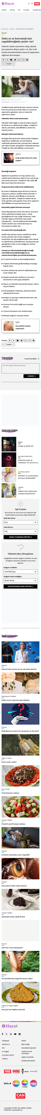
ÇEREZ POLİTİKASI (27, 1057)
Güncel (12, 29)
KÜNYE (23, 1041)
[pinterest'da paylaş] (27, 59)
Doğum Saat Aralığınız (13, 576)
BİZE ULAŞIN (25, 1044)
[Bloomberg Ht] (33, 1071)
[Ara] (29, 3)
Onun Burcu (8, 527)
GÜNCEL (5, 1059)
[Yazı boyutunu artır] (3, 63)
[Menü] (32, 3)
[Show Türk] (24, 1083)
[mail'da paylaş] (23, 59)
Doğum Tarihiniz (10, 567)
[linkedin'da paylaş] (15, 59)
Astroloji (12, 10)
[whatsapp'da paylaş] (19, 59)
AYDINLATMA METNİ (28, 1061)
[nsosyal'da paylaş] (11, 59)
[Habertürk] (7, 1071)
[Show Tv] (16, 1083)
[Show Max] (33, 1083)
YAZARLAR (5, 1041)
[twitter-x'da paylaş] (7, 59)
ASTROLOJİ (6, 1044)
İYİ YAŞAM (5, 1052)
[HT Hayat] (20, 1026)
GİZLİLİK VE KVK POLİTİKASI (26, 1053)
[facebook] (2, 1034)
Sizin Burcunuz (9, 518)
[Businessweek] (7, 1083)
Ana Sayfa (5, 29)
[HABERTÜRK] (37, 3)
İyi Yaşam (26, 10)
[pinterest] (20, 1034)
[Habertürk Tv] (16, 1071)
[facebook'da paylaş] (3, 59)
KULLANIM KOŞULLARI (28, 1048)
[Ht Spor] (24, 1071)
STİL (3, 1048)
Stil (19, 10)
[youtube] (15, 1034)
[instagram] (11, 1034)
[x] (6, 1034)
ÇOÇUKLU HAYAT (8, 1055)
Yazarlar (4, 10)
